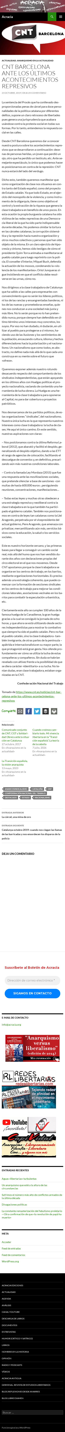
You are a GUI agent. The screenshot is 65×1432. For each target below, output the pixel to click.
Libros (5, 1345)
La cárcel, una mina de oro (16, 814)
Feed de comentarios (13, 1254)
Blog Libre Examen (12, 1398)
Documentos (9, 1325)
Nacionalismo (42, 797)
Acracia (7, 17)
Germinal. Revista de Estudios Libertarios (26, 1385)
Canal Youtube (11, 1312)
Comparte (9, 711)
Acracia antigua (11, 1378)
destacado (11, 797)
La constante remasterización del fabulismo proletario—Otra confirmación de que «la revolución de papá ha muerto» (32, 1214)
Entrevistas (9, 1331)
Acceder (6, 1241)
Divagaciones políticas (14, 1204)
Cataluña (37, 789)
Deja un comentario (34, 92)
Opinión (6, 1358)
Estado (26, 797)
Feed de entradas (11, 1248)
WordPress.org (10, 1261)
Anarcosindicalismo (16, 789)
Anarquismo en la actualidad (35, 60)
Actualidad (9, 60)
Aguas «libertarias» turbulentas (19, 1178)
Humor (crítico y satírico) (17, 1338)
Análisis (6, 1305)
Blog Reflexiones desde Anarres (21, 1391)
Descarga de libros (13, 1318)
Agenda (6, 1298)
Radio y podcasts (12, 1365)
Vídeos (6, 1371)
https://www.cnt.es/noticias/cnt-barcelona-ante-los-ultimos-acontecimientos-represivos (31, 696)
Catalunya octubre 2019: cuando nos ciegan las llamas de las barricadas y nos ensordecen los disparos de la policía (32, 832)
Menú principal (60, 16)
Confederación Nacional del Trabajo (25, 793)
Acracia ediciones (12, 1285)
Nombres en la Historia (15, 1351)
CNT (50, 789)
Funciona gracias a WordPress (16, 1427)
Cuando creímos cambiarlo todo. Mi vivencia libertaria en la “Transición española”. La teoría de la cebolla (45, 737)
